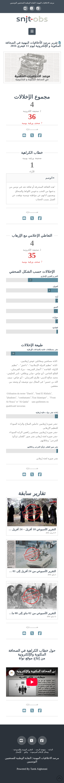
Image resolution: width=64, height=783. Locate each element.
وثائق (26, 752)
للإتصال (18, 752)
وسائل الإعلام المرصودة (39, 752)
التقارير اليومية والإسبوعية (23, 750)
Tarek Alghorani (38, 769)
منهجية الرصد (41, 750)
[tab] (32, 178)
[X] (32, 8)
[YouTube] (25, 8)
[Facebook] (38, 8)
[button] (32, 31)
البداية (50, 750)
